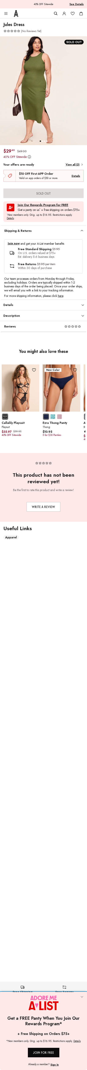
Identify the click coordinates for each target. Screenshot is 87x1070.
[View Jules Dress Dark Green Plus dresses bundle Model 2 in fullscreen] (43, 90)
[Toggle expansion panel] (82, 231)
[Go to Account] (64, 13)
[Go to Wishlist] (72, 13)
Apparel (11, 537)
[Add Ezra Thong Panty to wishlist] (75, 370)
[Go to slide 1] (40, 141)
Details (76, 176)
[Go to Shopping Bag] (81, 13)
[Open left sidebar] (6, 13)
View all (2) (72, 165)
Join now (14, 244)
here (60, 296)
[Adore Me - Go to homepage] (16, 13)
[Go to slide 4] (46, 141)
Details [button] (10, 218)
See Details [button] (76, 4)
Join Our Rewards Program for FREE (43, 205)
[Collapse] (82, 997)
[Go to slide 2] (42, 141)
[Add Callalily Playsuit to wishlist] (34, 370)
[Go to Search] (56, 13)
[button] (22, 31)
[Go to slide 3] (44, 141)
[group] (43, 90)
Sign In (54, 1065)
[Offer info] (29, 156)
